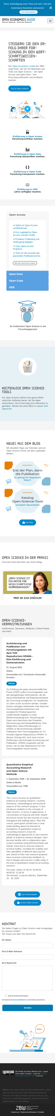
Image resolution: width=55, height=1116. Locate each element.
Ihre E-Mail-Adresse (12, 951)
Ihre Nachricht (9, 963)
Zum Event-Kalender (29, 894)
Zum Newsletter (28, 12)
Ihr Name (6, 940)
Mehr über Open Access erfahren (25, 263)
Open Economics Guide (23, 66)
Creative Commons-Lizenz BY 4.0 (31, 1075)
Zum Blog (29, 522)
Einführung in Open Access (27, 136)
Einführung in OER (27, 189)
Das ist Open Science (19, 89)
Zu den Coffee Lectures (29, 903)
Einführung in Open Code (27, 171)
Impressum (15, 1112)
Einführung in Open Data (27, 154)
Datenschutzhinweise (19, 1000)
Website (11, 683)
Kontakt (41, 1112)
